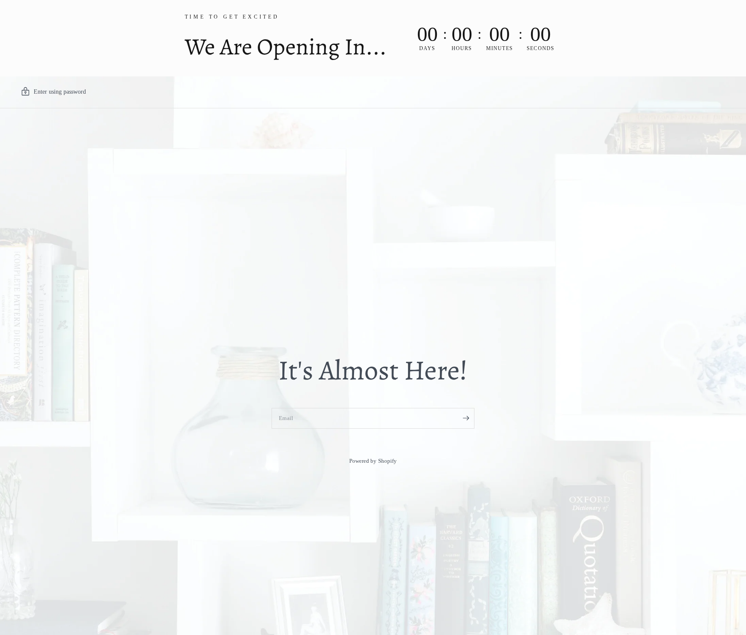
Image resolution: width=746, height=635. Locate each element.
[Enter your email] (465, 418)
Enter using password (60, 91)
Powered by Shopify (372, 461)
